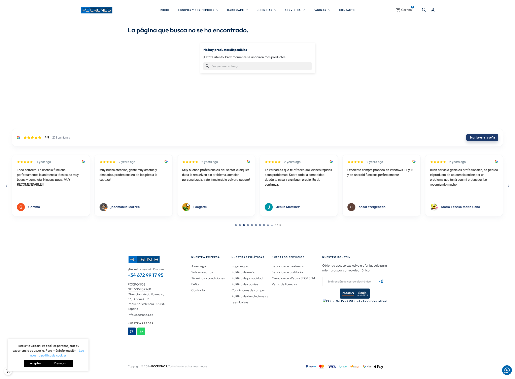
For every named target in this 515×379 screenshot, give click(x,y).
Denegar (60, 363)
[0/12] (236, 225)
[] (8, 371)
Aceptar (35, 363)
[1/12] (240, 225)
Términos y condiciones (208, 278)
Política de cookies (245, 284)
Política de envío (243, 272)
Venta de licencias (285, 284)
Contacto (198, 290)
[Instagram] (132, 332)
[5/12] (256, 225)
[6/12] (260, 225)
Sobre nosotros (202, 272)
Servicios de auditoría (287, 272)
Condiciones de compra (248, 290)
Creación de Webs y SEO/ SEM (293, 278)
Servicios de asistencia (288, 266)
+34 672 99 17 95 (145, 275)
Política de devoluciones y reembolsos (250, 299)
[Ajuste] (433, 10)
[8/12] (268, 225)
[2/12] (244, 225)
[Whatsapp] (141, 332)
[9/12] (272, 225)
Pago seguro (240, 266)
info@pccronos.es (140, 315)
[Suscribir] (381, 281)
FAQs (195, 284)
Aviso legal (199, 266)
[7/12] (264, 225)
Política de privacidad (247, 278)
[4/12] (252, 225)
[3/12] (248, 225)
